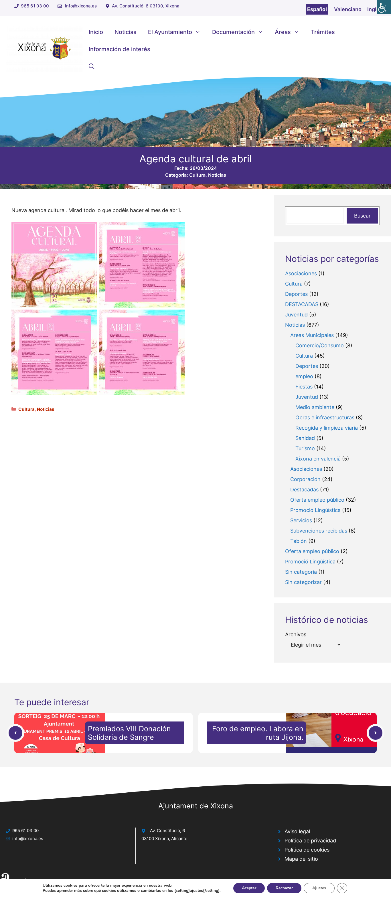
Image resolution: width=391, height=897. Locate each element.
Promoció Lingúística (315, 510)
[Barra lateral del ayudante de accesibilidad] (384, 7)
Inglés (374, 9)
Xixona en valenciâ (318, 459)
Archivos (295, 634)
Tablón (298, 541)
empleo (304, 376)
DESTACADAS (301, 304)
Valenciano (348, 9)
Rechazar (284, 888)
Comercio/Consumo (319, 345)
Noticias (125, 32)
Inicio (96, 32)
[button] (91, 66)
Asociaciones (301, 273)
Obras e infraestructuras (324, 417)
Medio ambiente (314, 407)
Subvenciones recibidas (318, 531)
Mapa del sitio (301, 859)
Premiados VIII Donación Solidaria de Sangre (129, 732)
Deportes (296, 294)
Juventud (296, 315)
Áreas (283, 32)
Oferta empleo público (317, 500)
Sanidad (305, 438)
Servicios (301, 520)
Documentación (233, 32)
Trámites (323, 32)
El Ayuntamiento (170, 32)
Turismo (305, 448)
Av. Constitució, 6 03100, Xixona (145, 6)
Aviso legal (297, 831)
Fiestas (304, 387)
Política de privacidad (310, 841)
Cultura (197, 175)
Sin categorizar (303, 582)
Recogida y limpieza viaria (326, 428)
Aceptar (249, 888)
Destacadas (304, 490)
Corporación (305, 479)
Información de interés (119, 49)
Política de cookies (307, 850)
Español (317, 9)
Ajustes (319, 888)
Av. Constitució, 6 (167, 830)
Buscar (362, 216)
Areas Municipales (312, 335)
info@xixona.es (81, 6)
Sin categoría (301, 572)
